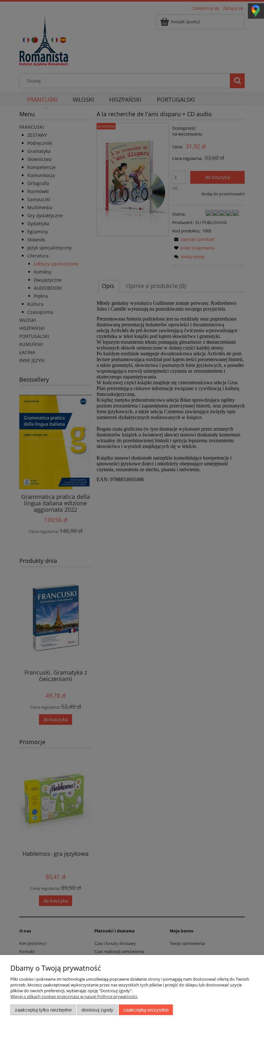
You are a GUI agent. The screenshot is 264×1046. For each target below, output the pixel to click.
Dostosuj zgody (97, 1010)
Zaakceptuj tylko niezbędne (43, 1010)
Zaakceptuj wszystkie (146, 1010)
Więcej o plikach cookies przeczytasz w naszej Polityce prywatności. (74, 996)
